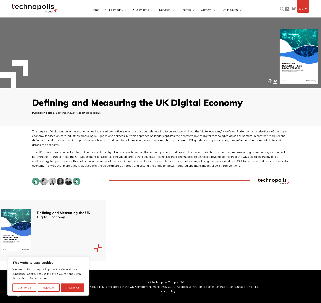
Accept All (73, 287)
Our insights (141, 10)
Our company (114, 10)
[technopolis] (34, 12)
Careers (206, 10)
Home (95, 10)
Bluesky (294, 9)
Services (164, 10)
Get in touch (230, 10)
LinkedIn (287, 9)
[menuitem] (303, 8)
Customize (24, 287)
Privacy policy (166, 291)
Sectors (186, 10)
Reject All (48, 287)
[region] (48, 276)
